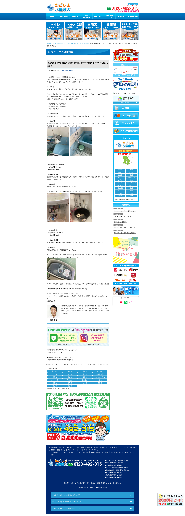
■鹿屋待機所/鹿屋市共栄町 (113, 475)
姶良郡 (100, 383)
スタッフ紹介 (132, 447)
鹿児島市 (55, 371)
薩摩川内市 (99, 374)
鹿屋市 (70, 371)
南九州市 (85, 380)
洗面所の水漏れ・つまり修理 (119, 452)
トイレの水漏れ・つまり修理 (58, 452)
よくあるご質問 (112, 447)
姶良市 (55, 383)
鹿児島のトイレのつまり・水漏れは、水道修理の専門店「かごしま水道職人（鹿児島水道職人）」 (78, 364)
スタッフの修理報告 (83, 43)
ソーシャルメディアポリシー (92, 450)
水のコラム (98, 16)
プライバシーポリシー (74, 450)
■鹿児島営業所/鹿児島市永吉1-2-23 (116, 460)
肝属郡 (70, 386)
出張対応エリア (109, 16)
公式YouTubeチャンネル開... (123, 216)
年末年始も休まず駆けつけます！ (124, 227)
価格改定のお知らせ (120, 222)
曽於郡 (55, 386)
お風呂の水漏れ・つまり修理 (99, 452)
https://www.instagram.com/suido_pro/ (60, 359)
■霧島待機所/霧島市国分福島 (114, 463)
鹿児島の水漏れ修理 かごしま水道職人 (61, 447)
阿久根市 (100, 371)
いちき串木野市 (100, 377)
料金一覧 (75, 16)
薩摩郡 (70, 383)
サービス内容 (63, 16)
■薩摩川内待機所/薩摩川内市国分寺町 (117, 470)
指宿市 (70, 374)
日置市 (55, 377)
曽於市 (70, 377)
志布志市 (70, 380)
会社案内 (121, 16)
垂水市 (85, 374)
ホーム (52, 16)
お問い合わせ (133, 16)
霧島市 (85, 377)
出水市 (55, 374)
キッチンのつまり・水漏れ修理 (78, 452)
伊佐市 (100, 380)
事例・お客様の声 (86, 16)
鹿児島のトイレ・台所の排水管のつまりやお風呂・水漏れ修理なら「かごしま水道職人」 (92, 483)
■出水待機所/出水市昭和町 (113, 472)
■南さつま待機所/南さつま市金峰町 (116, 467)
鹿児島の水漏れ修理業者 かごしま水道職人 (61, 43)
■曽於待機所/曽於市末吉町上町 (115, 477)
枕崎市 (85, 371)
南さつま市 (54, 380)
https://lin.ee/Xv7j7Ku (54, 352)
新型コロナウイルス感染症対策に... (125, 233)
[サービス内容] (60, 16)
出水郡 (85, 383)
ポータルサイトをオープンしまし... (125, 211)
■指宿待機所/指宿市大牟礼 (113, 465)
